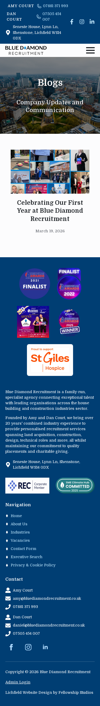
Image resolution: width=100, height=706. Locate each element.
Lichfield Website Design (28, 692)
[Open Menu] (90, 50)
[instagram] (28, 647)
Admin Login (17, 682)
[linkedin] (45, 647)
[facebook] (11, 647)
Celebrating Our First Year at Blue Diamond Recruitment (50, 210)
